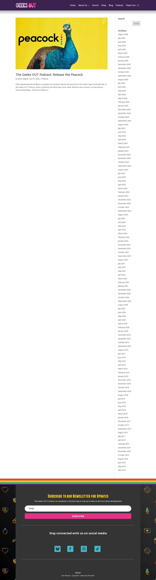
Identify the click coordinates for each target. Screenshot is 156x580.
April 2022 (122, 229)
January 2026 (123, 61)
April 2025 (122, 94)
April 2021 (122, 275)
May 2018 (122, 406)
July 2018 (121, 399)
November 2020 (124, 293)
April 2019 (122, 365)
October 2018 (123, 387)
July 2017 (121, 436)
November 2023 (124, 158)
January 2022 (123, 241)
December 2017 (124, 421)
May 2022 (122, 226)
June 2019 (122, 357)
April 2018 (122, 410)
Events (95, 5)
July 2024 (121, 128)
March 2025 (122, 98)
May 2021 (122, 271)
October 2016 (123, 455)
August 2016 (123, 459)
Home (73, 5)
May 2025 (122, 91)
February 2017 (123, 444)
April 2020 (122, 320)
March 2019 (122, 369)
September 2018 (124, 391)
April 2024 (122, 139)
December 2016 (124, 447)
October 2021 (123, 252)
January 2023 (123, 196)
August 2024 (123, 124)
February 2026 (123, 57)
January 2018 (123, 417)
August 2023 (123, 169)
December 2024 (124, 109)
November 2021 (124, 248)
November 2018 (124, 384)
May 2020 (122, 316)
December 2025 (124, 64)
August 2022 (123, 214)
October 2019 (123, 342)
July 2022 (121, 218)
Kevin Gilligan (23, 79)
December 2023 (124, 154)
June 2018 (122, 402)
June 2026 (122, 42)
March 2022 (122, 233)
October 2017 (123, 425)
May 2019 (122, 361)
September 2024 (124, 121)
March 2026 (122, 53)
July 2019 (121, 354)
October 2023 (123, 162)
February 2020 (123, 327)
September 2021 (124, 256)
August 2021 (123, 260)
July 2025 (121, 83)
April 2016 (122, 470)
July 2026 (121, 38)
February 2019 (123, 372)
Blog (111, 5)
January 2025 (123, 106)
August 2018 (123, 395)
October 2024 (123, 117)
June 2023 (122, 177)
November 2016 (124, 451)
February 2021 (123, 282)
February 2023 (123, 192)
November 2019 (124, 339)
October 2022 (123, 207)
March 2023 (122, 188)
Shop (103, 5)
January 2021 (123, 286)
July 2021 (121, 263)
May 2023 (122, 181)
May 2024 (122, 136)
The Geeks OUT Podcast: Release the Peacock (49, 74)
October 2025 (123, 72)
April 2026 (122, 49)
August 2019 (123, 350)
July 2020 (121, 308)
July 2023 (121, 173)
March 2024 (122, 143)
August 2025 (123, 79)
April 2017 (122, 440)
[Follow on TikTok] (97, 549)
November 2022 (124, 203)
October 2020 (123, 297)
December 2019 (124, 335)
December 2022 (124, 199)
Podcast (119, 5)
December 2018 (124, 380)
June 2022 (122, 222)
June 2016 (122, 462)
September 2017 (124, 429)
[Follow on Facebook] (70, 549)
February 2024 (123, 147)
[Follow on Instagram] (84, 549)
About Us (82, 5)
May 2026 (122, 45)
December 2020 (124, 290)
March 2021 (122, 278)
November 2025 (124, 68)
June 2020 (122, 312)
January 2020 (123, 331)
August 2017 (123, 432)
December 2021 (124, 245)
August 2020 (123, 305)
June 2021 (122, 267)
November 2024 (124, 113)
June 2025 (122, 87)
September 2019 (124, 346)
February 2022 (123, 237)
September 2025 (124, 76)
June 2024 (122, 132)
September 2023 (124, 166)
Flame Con (131, 5)
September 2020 (124, 301)
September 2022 (124, 211)
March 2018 (122, 414)
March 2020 (122, 323)
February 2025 (123, 102)
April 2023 (122, 184)
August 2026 (123, 34)
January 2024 (123, 151)
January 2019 (123, 376)
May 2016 (122, 466)
